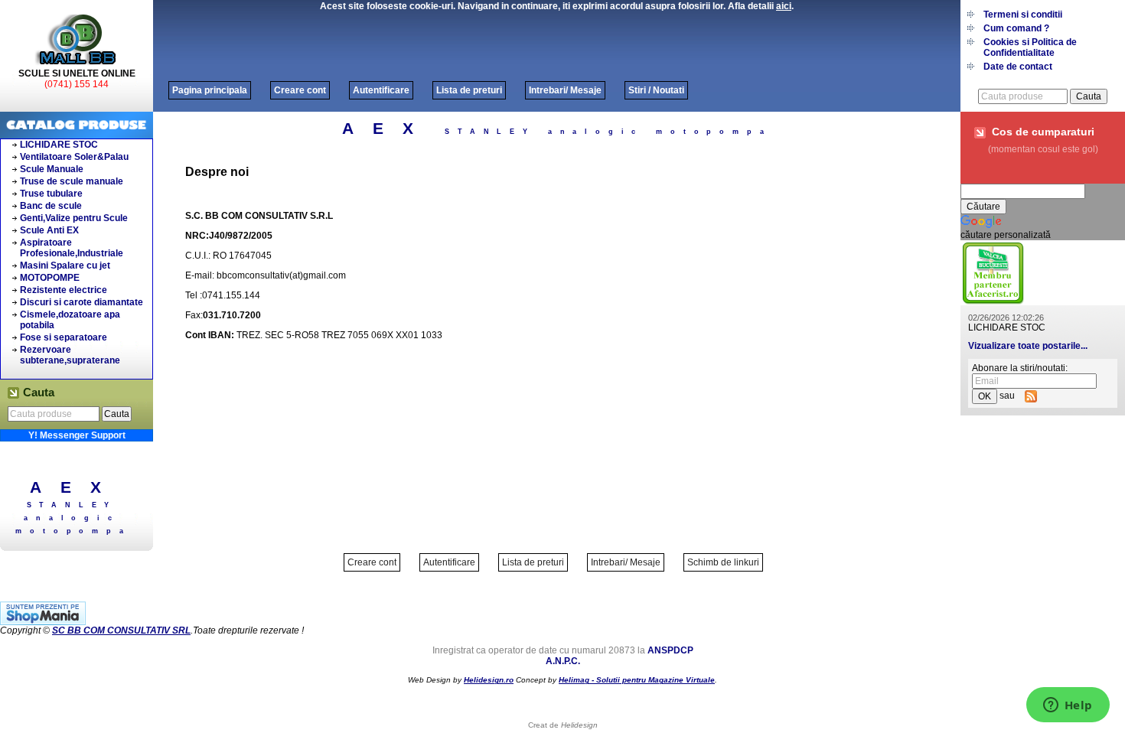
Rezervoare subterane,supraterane (70, 355)
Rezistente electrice (63, 290)
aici (783, 6)
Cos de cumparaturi (1043, 131)
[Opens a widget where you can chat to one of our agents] (1068, 706)
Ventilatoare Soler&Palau (74, 156)
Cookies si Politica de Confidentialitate (1030, 47)
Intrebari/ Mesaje (565, 90)
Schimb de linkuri (723, 562)
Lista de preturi (469, 90)
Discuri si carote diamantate (81, 302)
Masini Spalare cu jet (65, 265)
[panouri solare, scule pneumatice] (993, 302)
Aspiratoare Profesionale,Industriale (71, 248)
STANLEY (72, 505)
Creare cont (300, 90)
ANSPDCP (670, 650)
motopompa (73, 531)
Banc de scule (51, 205)
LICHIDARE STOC (59, 144)
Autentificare (381, 90)
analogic (71, 518)
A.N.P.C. (563, 661)
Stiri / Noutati (656, 90)
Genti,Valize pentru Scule (74, 218)
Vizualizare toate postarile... (1028, 345)
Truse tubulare (51, 193)
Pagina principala (209, 90)
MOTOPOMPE (50, 277)
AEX (75, 487)
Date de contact (1017, 66)
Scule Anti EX (49, 230)
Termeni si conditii (1022, 14)
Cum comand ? (1016, 28)
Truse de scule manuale (71, 181)
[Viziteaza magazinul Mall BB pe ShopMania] (43, 622)
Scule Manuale (51, 169)
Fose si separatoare (63, 337)
